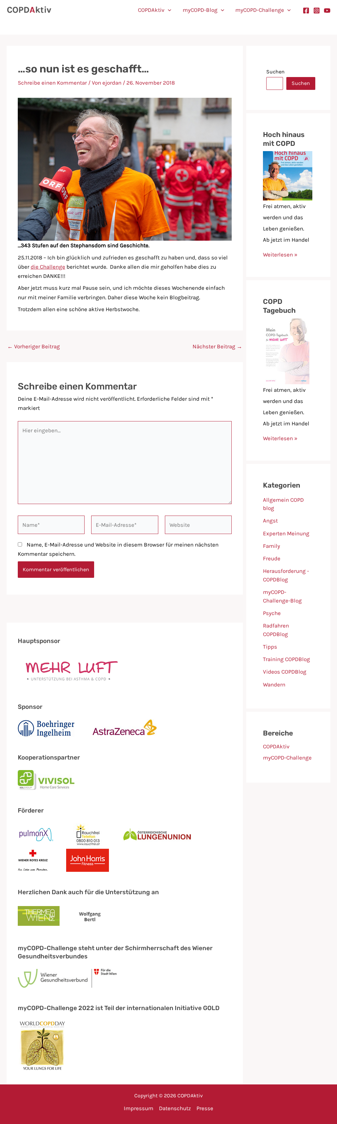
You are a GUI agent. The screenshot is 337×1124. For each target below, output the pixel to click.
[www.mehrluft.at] (69, 670)
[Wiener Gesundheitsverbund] (67, 978)
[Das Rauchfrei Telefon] (88, 834)
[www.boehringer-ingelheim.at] (46, 728)
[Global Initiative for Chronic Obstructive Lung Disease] (42, 1045)
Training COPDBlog (286, 659)
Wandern (274, 684)
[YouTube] (327, 10)
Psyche (272, 613)
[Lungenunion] (157, 834)
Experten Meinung (286, 533)
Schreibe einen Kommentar (52, 82)
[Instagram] (316, 10)
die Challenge (48, 266)
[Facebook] (306, 10)
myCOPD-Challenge (259, 10)
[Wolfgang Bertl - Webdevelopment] (90, 916)
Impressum (138, 1108)
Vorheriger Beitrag (33, 346)
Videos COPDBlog (284, 671)
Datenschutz (175, 1108)
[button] (168, 10)
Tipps (270, 646)
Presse (204, 1108)
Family (271, 546)
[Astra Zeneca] (124, 728)
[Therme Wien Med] (39, 917)
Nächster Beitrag (217, 346)
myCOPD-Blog (200, 10)
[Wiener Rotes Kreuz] (33, 860)
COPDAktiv (151, 10)
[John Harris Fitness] (87, 860)
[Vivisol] (46, 780)
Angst (270, 520)
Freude (271, 558)
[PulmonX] (36, 834)
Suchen (275, 71)
